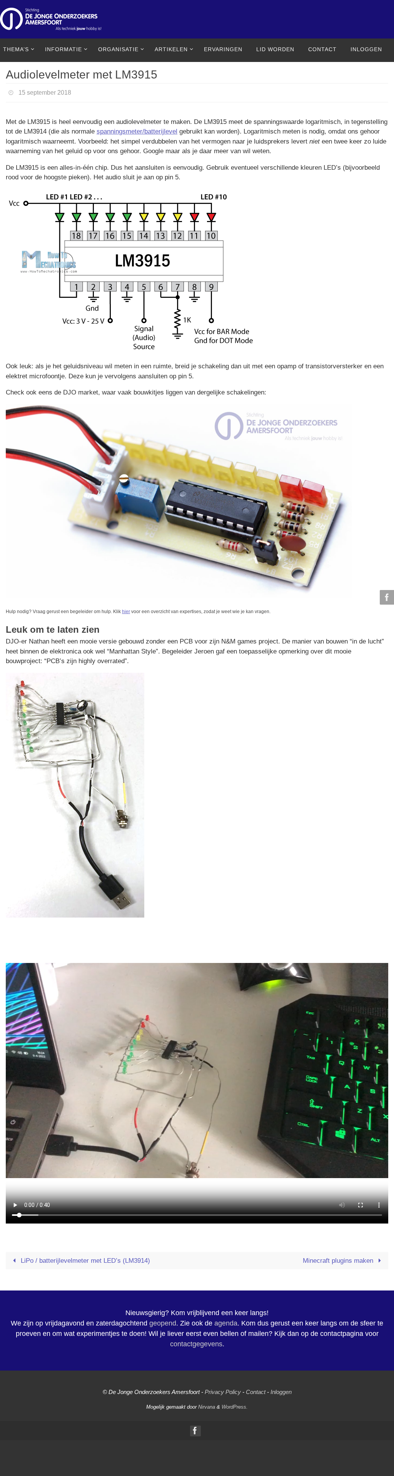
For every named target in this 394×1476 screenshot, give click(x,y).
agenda (225, 1321)
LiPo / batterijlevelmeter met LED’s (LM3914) (84, 1258)
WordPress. (235, 1404)
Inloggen (281, 1390)
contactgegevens (196, 1342)
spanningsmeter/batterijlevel (137, 129)
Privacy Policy (223, 1390)
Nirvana (206, 1404)
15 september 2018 (44, 91)
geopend (162, 1321)
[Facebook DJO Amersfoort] (386, 597)
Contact (255, 1390)
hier (126, 609)
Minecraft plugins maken (339, 1258)
